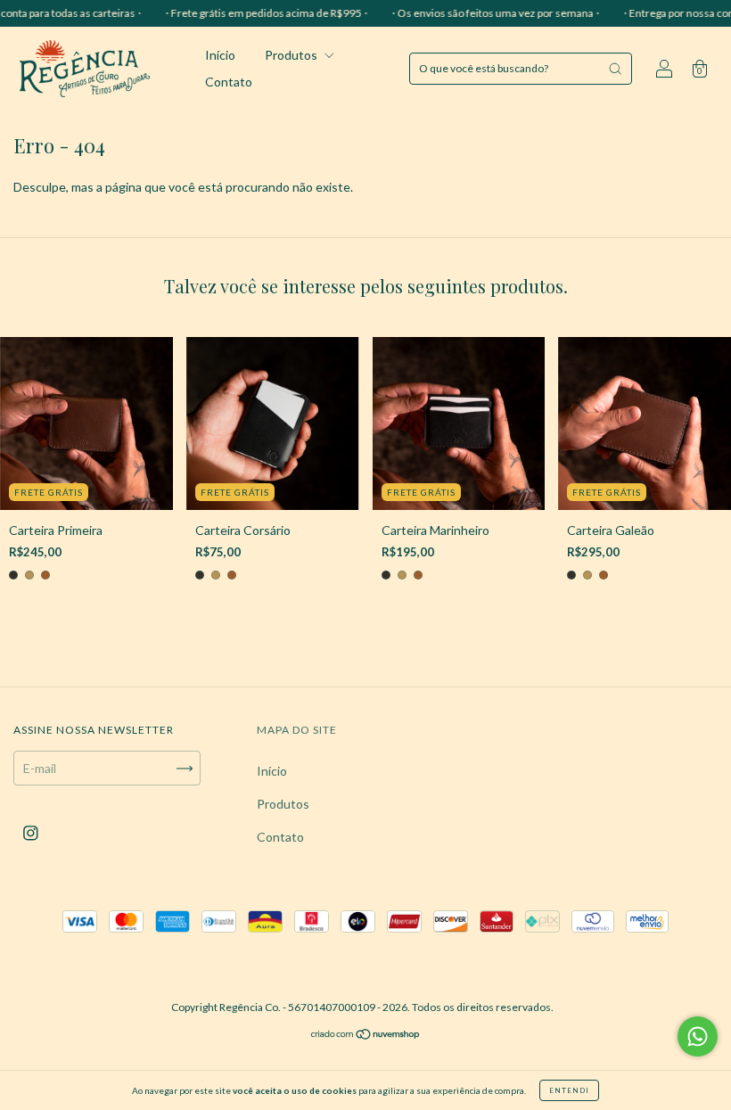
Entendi (569, 1090)
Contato (228, 81)
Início (220, 54)
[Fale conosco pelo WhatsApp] (698, 1036)
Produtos (292, 54)
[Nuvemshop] (366, 1035)
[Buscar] (615, 68)
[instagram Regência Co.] (30, 833)
